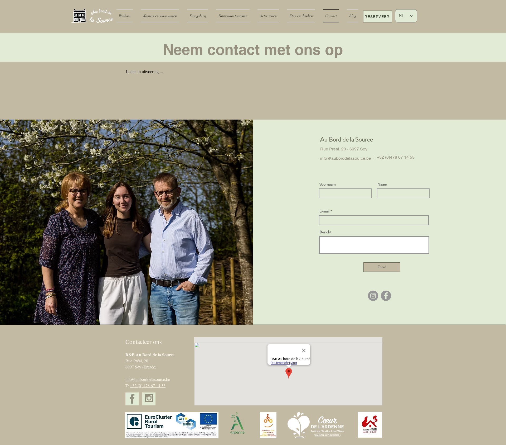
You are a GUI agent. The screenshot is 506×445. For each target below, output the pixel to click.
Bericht (326, 232)
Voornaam (327, 184)
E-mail (324, 211)
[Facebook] (386, 296)
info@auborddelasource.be (147, 379)
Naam (382, 184)
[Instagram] (373, 296)
